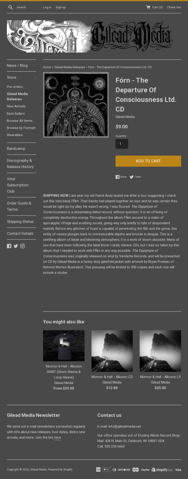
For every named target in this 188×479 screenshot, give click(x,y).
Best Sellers (16, 114)
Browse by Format (21, 128)
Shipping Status (20, 221)
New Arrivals (16, 106)
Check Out (174, 7)
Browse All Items (20, 121)
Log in (47, 7)
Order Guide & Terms (19, 206)
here (57, 437)
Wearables (15, 135)
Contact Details (20, 233)
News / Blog (17, 65)
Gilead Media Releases (17, 96)
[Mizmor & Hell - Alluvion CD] (112, 351)
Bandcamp (16, 148)
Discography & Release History (20, 163)
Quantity (121, 136)
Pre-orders (15, 87)
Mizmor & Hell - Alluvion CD (112, 377)
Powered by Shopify (60, 469)
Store (21, 77)
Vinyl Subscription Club (17, 184)
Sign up (61, 7)
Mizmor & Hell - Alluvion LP (160, 377)
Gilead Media (38, 469)
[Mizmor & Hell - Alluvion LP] (160, 351)
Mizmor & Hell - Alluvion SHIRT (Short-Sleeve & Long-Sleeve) (64, 371)
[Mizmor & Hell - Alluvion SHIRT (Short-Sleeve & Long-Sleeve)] (64, 345)
